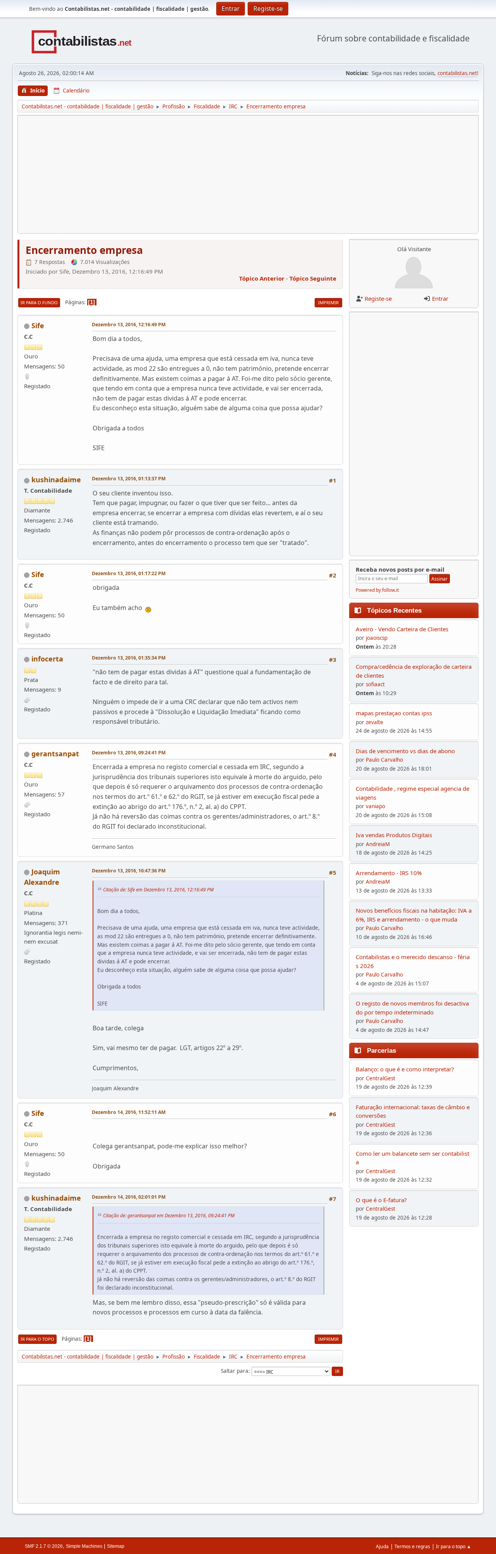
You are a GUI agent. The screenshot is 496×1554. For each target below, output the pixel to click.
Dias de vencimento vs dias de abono (405, 751)
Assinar (439, 579)
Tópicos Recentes (394, 610)
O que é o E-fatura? (381, 1200)
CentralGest (380, 1078)
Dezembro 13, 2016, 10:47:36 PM (128, 870)
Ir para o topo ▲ (453, 1546)
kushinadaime (56, 479)
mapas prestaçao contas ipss (394, 713)
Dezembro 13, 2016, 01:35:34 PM (128, 657)
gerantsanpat (55, 753)
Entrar (440, 298)
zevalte (374, 722)
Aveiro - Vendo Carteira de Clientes (402, 629)
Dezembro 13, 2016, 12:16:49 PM (128, 324)
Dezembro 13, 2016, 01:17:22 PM (128, 573)
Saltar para (234, 1370)
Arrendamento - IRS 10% (389, 873)
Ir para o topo (37, 1339)
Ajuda (382, 1546)
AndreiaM (378, 844)
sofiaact (375, 684)
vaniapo (375, 806)
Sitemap (115, 1546)
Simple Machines (84, 1546)
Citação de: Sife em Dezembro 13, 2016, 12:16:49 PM (158, 889)
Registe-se (378, 298)
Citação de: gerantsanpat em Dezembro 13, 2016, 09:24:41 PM (168, 1215)
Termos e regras (412, 1546)
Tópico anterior (261, 278)
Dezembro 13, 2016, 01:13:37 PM (128, 478)
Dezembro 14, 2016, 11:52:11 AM (128, 1112)
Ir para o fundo (39, 302)
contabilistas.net (457, 73)
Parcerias (381, 1050)
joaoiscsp (377, 637)
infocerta (47, 658)
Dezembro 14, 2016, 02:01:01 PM (128, 1197)
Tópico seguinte (312, 278)
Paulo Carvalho (384, 759)
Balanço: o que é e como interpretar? (405, 1069)
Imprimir (328, 302)
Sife (37, 325)
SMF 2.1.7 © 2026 (44, 1546)
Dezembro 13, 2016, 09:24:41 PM (128, 752)
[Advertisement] (248, 174)
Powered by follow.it (377, 590)
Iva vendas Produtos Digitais (394, 835)
